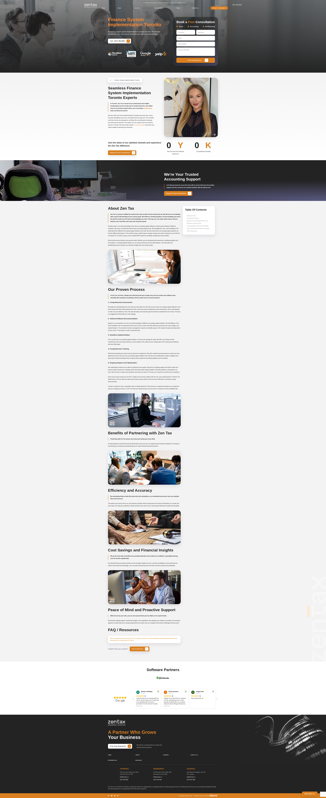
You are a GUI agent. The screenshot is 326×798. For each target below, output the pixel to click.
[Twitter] (118, 795)
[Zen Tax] (90, 5)
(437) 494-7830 (157, 779)
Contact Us (195, 8)
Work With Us (310, 794)
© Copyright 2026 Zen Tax (185, 795)
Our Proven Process (193, 218)
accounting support (139, 125)
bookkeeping (147, 108)
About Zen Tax (191, 215)
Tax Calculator (158, 8)
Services (136, 8)
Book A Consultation (219, 8)
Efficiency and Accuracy (194, 223)
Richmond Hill (112, 760)
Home (103, 8)
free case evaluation (118, 746)
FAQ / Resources (192, 231)
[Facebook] (114, 795)
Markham (138, 760)
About (119, 8)
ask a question (137, 649)
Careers (166, 755)
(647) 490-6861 (237, 5)
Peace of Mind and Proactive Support (198, 228)
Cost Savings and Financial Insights (197, 226)
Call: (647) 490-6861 (117, 41)
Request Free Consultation (120, 152)
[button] (217, 699)
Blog (178, 8)
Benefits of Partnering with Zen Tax (197, 221)
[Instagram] (108, 795)
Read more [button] (167, 706)
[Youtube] (111, 795)
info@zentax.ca (124, 777)
